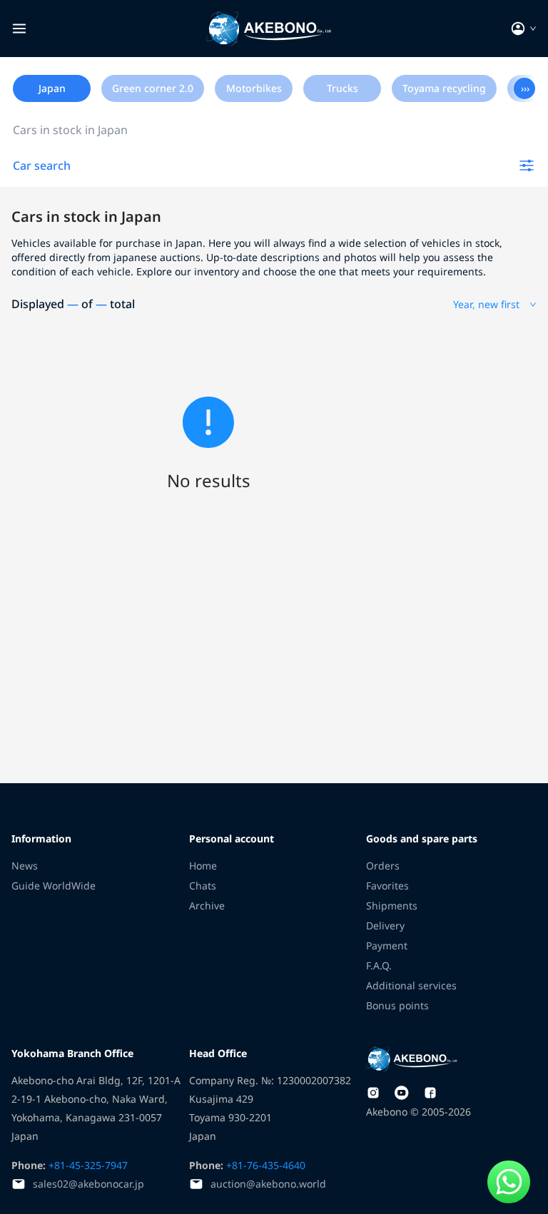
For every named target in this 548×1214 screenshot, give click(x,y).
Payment (386, 945)
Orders (383, 865)
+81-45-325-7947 (87, 1165)
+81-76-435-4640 (264, 1165)
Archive (207, 905)
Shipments (391, 905)
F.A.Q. (379, 965)
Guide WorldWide (53, 885)
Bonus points (397, 1005)
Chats (202, 885)
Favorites (387, 885)
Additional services (411, 985)
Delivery (385, 925)
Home (203, 865)
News (24, 865)
